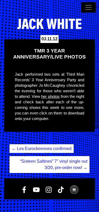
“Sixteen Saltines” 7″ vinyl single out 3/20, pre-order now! (53, 164)
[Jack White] (49, 24)
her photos (50, 96)
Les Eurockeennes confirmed (42, 148)
